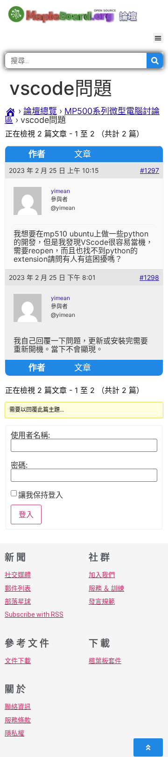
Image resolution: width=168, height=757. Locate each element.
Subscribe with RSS (34, 614)
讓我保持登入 (40, 495)
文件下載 (18, 660)
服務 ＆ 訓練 (106, 588)
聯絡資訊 (18, 706)
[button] (158, 38)
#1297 (149, 170)
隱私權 (14, 733)
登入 (26, 514)
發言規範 (102, 601)
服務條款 (18, 720)
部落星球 (18, 601)
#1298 (149, 277)
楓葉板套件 (105, 660)
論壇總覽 (40, 111)
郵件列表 (18, 588)
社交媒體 (18, 574)
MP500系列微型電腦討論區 (82, 115)
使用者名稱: (30, 435)
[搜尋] (155, 60)
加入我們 (102, 574)
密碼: (19, 465)
